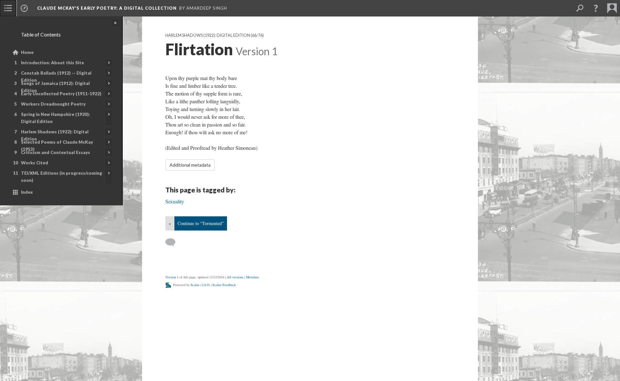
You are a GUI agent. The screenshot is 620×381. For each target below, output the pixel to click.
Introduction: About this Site (52, 62)
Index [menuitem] (27, 192)
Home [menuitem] (27, 52)
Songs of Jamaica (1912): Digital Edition (55, 87)
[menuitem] (8, 8)
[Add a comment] (173, 242)
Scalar (195, 285)
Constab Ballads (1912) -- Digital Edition (56, 76)
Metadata (252, 277)
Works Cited (34, 162)
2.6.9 (205, 285)
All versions (235, 277)
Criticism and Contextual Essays (55, 152)
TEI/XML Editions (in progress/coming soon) (61, 176)
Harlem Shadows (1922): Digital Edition (54, 135)
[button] (596, 8)
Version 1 (172, 277)
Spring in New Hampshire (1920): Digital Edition (55, 118)
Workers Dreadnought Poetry (53, 104)
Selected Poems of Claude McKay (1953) (57, 145)
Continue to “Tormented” (201, 223)
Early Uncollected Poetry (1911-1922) (61, 93)
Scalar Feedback (224, 285)
